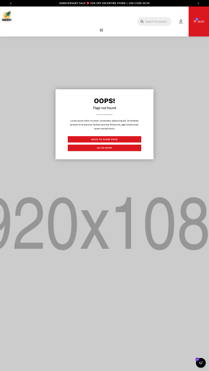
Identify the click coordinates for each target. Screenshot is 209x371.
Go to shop (104, 147)
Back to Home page (104, 139)
